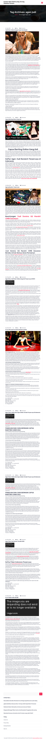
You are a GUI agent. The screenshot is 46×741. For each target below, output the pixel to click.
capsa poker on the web (10, 423)
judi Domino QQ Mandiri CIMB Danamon (24, 265)
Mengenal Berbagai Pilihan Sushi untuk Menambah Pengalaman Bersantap (20, 710)
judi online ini (28, 372)
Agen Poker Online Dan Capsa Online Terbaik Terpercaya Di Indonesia (22, 412)
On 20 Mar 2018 (8, 595)
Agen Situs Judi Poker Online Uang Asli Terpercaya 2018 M (20, 279)
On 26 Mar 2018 (8, 327)
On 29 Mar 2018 (8, 117)
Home (16, 14)
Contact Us (6, 719)
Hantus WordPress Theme (37, 738)
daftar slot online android (18, 254)
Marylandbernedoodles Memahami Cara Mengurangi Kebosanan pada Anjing (20, 700)
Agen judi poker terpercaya (12, 187)
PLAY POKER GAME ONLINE (11, 597)
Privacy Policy (6, 722)
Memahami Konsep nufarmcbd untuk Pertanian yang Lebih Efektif (18, 713)
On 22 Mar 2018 (8, 410)
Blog (17, 28)
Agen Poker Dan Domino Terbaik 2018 (14, 541)
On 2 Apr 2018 (7, 28)
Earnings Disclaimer (7, 725)
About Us (5, 728)
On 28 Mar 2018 (8, 185)
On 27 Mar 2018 (8, 277)
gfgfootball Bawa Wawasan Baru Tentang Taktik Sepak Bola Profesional (20, 703)
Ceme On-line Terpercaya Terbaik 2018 (29, 178)
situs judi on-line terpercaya (24, 290)
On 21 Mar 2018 (8, 539)
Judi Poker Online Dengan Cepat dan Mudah (16, 30)
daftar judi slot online (21, 235)
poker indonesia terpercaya (17, 563)
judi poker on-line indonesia (33, 65)
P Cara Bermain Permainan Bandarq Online (16, 329)
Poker (18, 304)
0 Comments (22, 28)
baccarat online (30, 225)
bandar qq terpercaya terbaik (23, 556)
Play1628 (37, 633)
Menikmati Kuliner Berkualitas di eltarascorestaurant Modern (17, 706)
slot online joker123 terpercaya (22, 227)
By (12, 28)
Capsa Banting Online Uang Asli (13, 119)
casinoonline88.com (16, 167)
